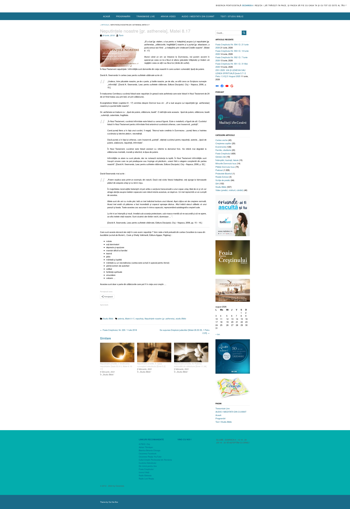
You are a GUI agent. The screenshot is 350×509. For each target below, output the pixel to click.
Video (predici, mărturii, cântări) (229, 190)
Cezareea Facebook (147, 453)
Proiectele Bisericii (223, 173)
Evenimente (220, 146)
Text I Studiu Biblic (232, 16)
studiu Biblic (181, 318)
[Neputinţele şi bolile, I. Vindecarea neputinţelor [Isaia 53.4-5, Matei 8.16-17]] (117, 352)
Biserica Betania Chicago (149, 450)
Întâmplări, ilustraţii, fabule (226, 160)
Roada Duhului (222, 176)
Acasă (106, 16)
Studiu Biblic (108, 318)
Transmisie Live (145, 16)
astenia (121, 318)
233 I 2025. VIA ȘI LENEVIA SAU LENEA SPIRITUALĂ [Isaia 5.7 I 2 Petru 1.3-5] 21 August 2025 (230, 73)
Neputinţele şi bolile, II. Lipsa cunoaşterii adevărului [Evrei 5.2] (151, 365)
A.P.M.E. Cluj (144, 444)
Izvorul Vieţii (144, 472)
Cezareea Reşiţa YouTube (150, 456)
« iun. (217, 334)
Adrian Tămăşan (146, 447)
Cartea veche (221, 140)
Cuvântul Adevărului (147, 463)
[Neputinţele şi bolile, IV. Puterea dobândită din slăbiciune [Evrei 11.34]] (191, 352)
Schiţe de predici (222, 180)
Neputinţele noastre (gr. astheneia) (160, 318)
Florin (121, 35)
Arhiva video (168, 16)
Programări (123, 16)
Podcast (219, 170)
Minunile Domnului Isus (225, 163)
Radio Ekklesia (145, 475)
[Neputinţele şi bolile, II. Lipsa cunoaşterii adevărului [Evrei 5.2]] (154, 352)
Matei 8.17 (129, 318)
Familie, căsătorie (223, 150)
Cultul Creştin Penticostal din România (155, 459)
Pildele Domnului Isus (225, 166)
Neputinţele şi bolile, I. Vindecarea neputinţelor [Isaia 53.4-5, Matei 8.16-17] (116, 366)
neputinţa (139, 318)
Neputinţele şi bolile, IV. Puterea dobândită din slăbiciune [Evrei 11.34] (190, 365)
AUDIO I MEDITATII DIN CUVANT (198, 16)
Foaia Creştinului (222, 153)
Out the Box (113, 502)
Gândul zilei (220, 156)
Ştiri (217, 183)
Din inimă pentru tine (148, 466)
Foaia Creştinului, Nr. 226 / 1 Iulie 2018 (118, 330)
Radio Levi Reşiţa (146, 478)
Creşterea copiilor (223, 143)
